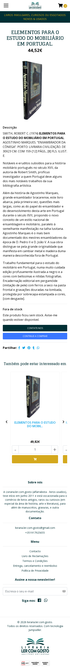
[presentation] (6, 422)
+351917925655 (35, 532)
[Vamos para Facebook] (39, 601)
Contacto (35, 551)
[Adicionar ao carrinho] (35, 459)
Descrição (10, 127)
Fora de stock (12, 309)
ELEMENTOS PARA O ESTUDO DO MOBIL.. (35, 424)
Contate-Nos (35, 328)
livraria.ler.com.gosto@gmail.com (35, 528)
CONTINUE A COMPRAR (35, 336)
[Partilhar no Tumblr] (34, 348)
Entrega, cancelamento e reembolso (35, 565)
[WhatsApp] (45, 601)
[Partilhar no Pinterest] (28, 348)
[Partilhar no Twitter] (23, 348)
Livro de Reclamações (35, 556)
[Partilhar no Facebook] (19, 348)
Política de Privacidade (35, 570)
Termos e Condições (35, 561)
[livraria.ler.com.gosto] (35, 5)
